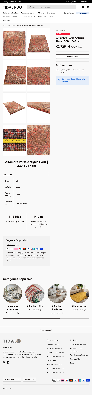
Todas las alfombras (11, 13)
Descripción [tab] (7, 174)
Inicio (4, 25)
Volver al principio (46, 330)
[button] (88, 7)
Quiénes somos (53, 344)
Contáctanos (69, 13)
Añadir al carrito (72, 56)
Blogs (72, 363)
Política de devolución (55, 368)
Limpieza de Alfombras (79, 344)
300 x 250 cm (12, 25)
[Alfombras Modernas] (57, 293)
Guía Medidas (75, 359)
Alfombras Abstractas (12, 308)
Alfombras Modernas (57, 308)
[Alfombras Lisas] (79, 293)
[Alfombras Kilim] (34, 293)
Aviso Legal (51, 360)
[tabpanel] (26, 192)
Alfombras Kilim (35, 306)
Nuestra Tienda (29, 17)
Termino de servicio (54, 364)
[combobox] (51, 7)
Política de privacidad (55, 356)
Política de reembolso (55, 372)
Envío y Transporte (54, 348)
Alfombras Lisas (79, 306)
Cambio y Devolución (55, 352)
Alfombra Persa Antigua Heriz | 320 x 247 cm (31, 25)
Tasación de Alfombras (79, 355)
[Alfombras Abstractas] (12, 293)
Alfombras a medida (45, 17)
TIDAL (10, 388)
